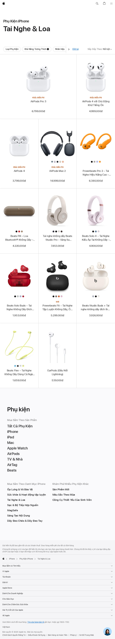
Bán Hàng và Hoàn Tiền (57, 635)
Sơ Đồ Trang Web (86, 635)
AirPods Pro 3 (38, 101)
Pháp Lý (73, 635)
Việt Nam (6, 627)
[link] (107, 632)
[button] (97, 3)
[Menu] (111, 3)
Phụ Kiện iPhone (26, 559)
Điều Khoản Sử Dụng (36, 635)
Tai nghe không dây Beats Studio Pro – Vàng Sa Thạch (57, 238)
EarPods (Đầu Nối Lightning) (57, 372)
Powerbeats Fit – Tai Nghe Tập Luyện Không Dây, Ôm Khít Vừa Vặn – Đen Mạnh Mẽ (57, 307)
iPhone (12, 559)
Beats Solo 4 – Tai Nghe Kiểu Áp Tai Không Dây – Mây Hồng (96, 238)
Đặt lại (75, 49)
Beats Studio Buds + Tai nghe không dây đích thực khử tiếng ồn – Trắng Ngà (96, 307)
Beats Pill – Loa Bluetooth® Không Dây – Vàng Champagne (19, 238)
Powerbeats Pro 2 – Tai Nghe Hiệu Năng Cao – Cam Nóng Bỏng (96, 173)
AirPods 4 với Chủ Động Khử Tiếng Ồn (95, 103)
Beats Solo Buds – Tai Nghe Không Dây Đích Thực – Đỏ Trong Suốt (19, 307)
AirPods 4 (19, 170)
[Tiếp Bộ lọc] (69, 49)
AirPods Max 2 (57, 170)
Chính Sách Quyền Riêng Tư (13, 635)
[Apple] (3, 558)
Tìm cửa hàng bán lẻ (35, 622)
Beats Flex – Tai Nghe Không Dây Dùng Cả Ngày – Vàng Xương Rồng (19, 372)
